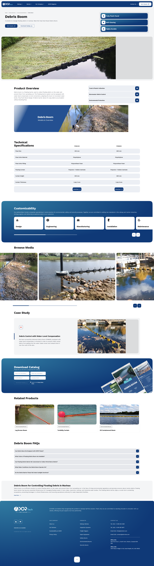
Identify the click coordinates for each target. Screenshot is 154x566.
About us (51, 524)
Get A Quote (144, 4)
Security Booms (84, 545)
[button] (29, 234)
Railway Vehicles (84, 524)
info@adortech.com (122, 531)
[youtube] (20, 522)
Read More (16, 495)
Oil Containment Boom (107, 430)
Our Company (39, 4)
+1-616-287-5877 (120, 527)
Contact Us (133, 4)
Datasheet (76, 189)
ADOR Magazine (52, 4)
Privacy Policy (53, 534)
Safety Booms (83, 538)
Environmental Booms (21, 12)
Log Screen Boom (21, 430)
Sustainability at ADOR (55, 531)
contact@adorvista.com (123, 534)
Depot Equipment (84, 534)
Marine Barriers (12, 12)
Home (6, 12)
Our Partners (52, 527)
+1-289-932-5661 (120, 524)
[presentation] (134, 235)
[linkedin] (16, 522)
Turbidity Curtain (63, 430)
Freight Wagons (84, 531)
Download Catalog (25, 26)
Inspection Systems (85, 527)
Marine (28, 4)
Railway (19, 4)
